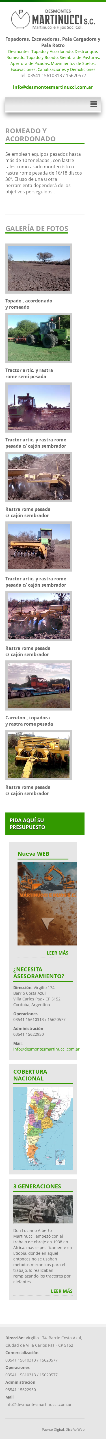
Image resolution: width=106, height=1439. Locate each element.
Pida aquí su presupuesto (27, 823)
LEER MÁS (57, 953)
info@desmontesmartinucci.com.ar (53, 87)
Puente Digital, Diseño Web (63, 1429)
